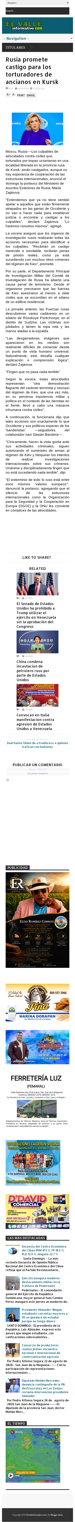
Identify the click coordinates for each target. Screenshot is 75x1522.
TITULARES (15, 47)
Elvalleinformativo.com (36, 1515)
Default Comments (38, 769)
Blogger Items (57, 1515)
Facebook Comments (38, 774)
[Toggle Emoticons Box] (8, 780)
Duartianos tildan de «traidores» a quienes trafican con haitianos (37, 745)
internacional (22, 88)
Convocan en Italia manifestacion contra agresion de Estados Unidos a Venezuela (35, 722)
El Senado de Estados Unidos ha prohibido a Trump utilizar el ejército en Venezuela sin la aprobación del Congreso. (36, 615)
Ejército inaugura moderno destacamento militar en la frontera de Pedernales (41, 1282)
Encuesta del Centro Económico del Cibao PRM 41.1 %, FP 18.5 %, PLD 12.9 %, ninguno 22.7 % (44, 1250)
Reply (10, 88)
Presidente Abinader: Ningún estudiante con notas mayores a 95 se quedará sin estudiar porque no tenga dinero (45, 1315)
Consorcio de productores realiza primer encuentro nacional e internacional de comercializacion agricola (41, 1351)
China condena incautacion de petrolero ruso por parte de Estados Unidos (33, 670)
